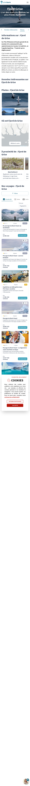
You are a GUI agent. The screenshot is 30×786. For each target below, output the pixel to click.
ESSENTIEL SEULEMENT (19, 377)
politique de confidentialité (11, 397)
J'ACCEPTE (15, 405)
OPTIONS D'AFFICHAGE (15, 401)
